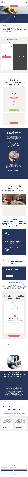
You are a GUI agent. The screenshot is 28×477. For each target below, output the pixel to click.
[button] (10, 39)
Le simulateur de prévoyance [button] (14, 282)
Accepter (14, 470)
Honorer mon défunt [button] (7, 31)
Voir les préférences (14, 474)
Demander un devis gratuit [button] (10, 213)
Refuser (14, 472)
